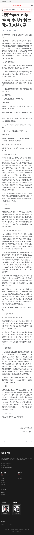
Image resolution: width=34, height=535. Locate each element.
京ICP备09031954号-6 (17, 531)
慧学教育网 (3, 524)
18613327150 (6, 465)
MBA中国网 (20, 476)
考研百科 (3, 482)
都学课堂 (20, 478)
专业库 (2, 480)
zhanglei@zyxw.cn (7, 463)
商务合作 (3, 494)
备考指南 (3, 485)
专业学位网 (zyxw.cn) (20, 529)
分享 (31, 442)
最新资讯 (3, 476)
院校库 (2, 478)
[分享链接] (26, 9)
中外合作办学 (11, 1)
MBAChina (3, 1)
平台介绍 (3, 492)
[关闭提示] (29, 9)
